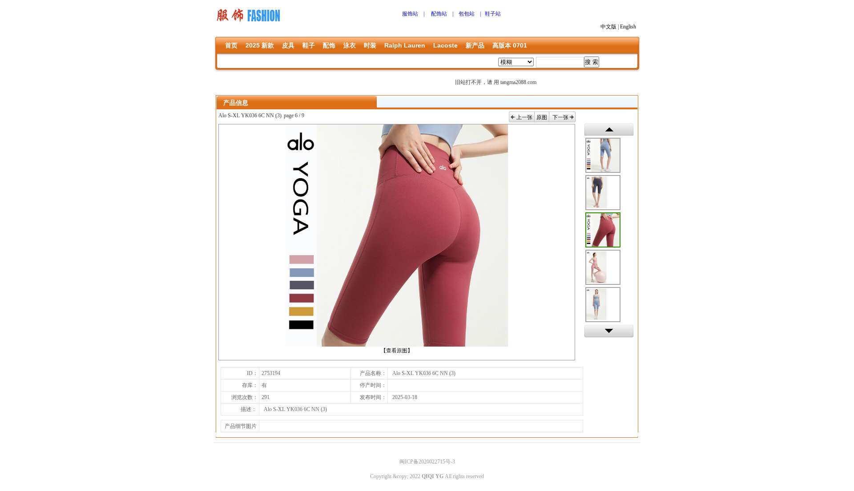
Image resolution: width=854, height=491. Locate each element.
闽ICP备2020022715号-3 (427, 462)
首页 (231, 45)
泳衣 (349, 45)
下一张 (560, 117)
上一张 (524, 117)
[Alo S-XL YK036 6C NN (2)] (602, 155)
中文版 (608, 27)
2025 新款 (260, 45)
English (628, 27)
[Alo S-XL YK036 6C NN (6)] (602, 192)
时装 (370, 45)
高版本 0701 (509, 45)
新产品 (475, 45)
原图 (541, 117)
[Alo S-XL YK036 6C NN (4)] (602, 267)
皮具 (288, 45)
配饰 (329, 45)
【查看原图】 (397, 350)
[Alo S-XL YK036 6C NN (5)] (602, 304)
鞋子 (308, 45)
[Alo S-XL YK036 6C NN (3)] (602, 229)
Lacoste (445, 45)
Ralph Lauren (404, 45)
